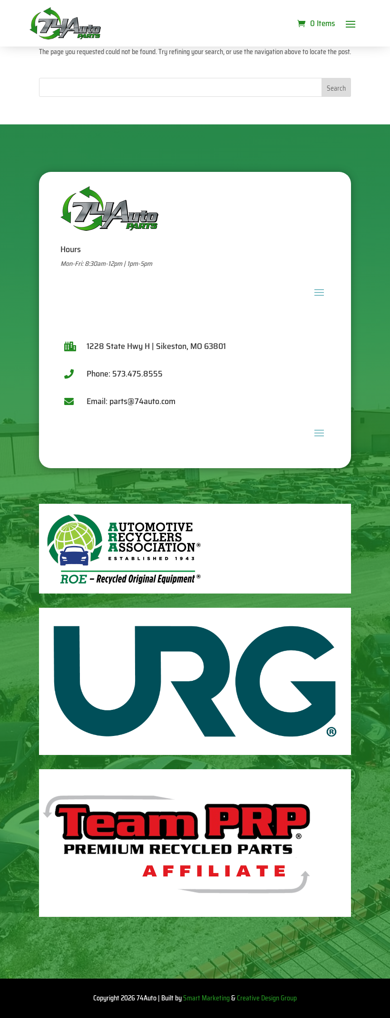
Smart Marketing (206, 998)
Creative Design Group (267, 998)
